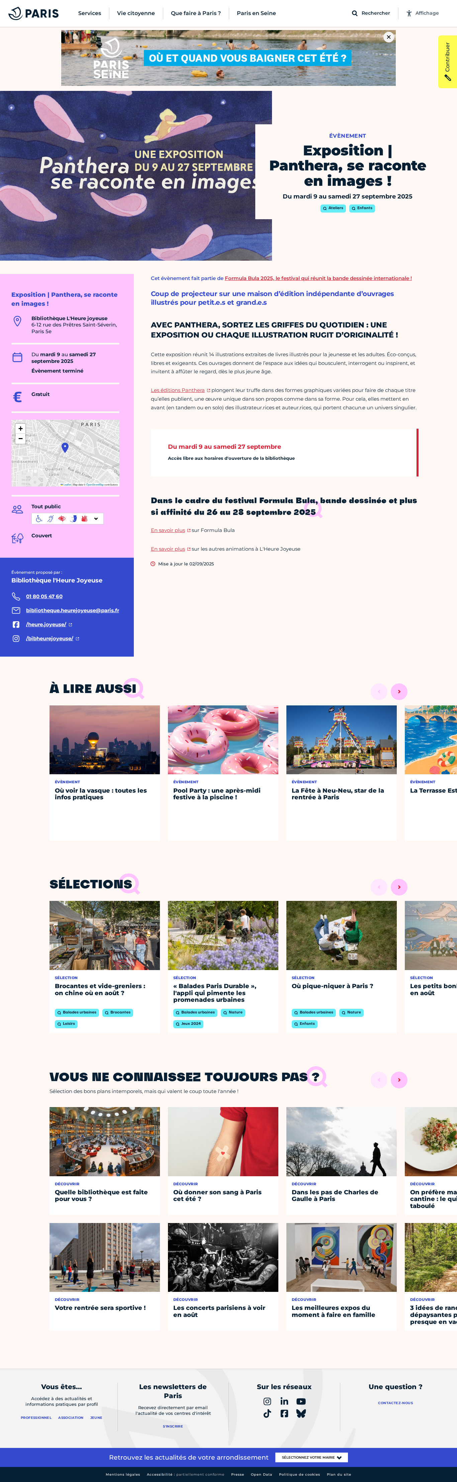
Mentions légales (123, 1474)
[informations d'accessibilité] (67, 518)
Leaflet (67, 484)
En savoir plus (168, 530)
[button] (65, 447)
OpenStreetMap (95, 484)
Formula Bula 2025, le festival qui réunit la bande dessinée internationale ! (318, 278)
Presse (237, 1474)
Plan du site (339, 1474)
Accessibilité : (185, 1474)
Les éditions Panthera (178, 390)
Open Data (261, 1474)
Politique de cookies (299, 1474)
